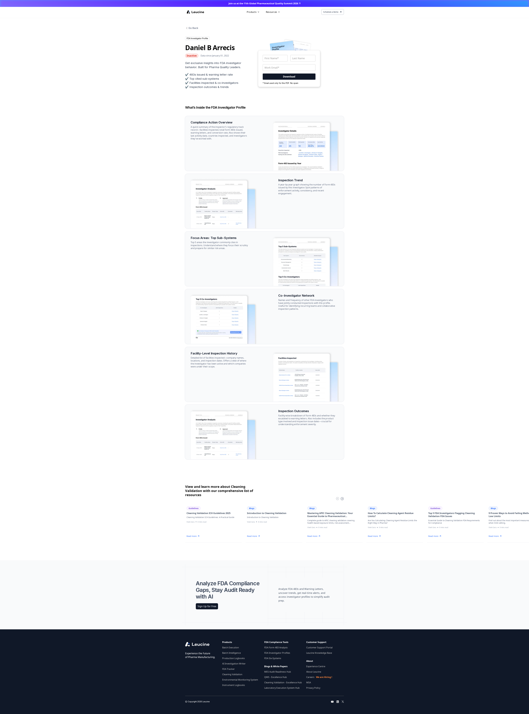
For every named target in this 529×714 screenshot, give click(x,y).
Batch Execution (230, 647)
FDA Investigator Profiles (277, 652)
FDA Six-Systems (272, 658)
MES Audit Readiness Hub (277, 671)
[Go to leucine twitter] (343, 701)
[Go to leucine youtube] (332, 701)
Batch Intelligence (231, 652)
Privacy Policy (313, 687)
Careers (319, 677)
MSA (308, 682)
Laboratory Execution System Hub (282, 687)
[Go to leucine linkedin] (337, 701)
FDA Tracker (228, 669)
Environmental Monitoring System (240, 679)
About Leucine (313, 671)
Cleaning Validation (232, 674)
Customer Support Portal (319, 647)
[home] (195, 12)
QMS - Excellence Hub (275, 677)
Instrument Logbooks (233, 685)
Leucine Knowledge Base (319, 652)
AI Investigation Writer (234, 663)
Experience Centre (315, 666)
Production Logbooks (233, 658)
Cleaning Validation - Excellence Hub (283, 682)
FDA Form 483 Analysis (276, 647)
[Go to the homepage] (199, 644)
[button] (253, 11)
